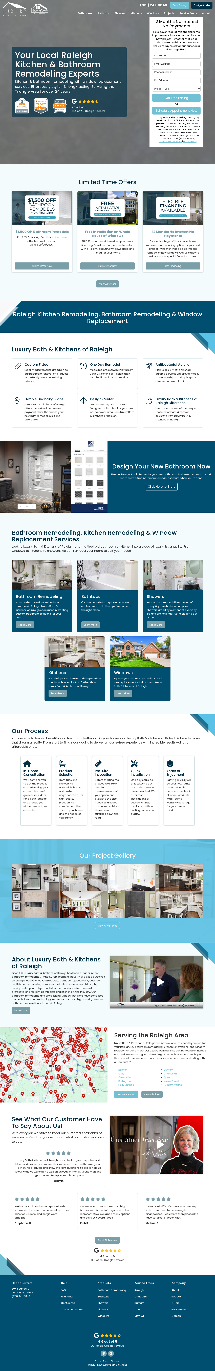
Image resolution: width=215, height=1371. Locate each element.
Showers (103, 1303)
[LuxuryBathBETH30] (156, 982)
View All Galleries (107, 925)
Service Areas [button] (188, 13)
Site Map (115, 1361)
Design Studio (202, 5)
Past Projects (179, 1309)
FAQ (63, 1290)
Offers (175, 1303)
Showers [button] (120, 13)
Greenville (124, 1077)
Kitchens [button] (136, 13)
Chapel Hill (170, 1073)
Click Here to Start (161, 486)
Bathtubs (103, 1296)
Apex (167, 1077)
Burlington (124, 1081)
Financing (67, 1296)
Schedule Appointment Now (176, 110)
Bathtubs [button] (103, 13)
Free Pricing (179, 5)
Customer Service (72, 1309)
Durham (169, 1069)
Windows (103, 1316)
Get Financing (173, 266)
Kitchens (103, 1309)
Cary (121, 1073)
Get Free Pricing (176, 98)
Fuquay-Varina (173, 1085)
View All (139, 1316)
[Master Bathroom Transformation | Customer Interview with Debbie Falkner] (156, 1145)
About (175, 1290)
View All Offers (107, 284)
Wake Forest (171, 1081)
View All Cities (152, 1094)
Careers (176, 1316)
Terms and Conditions (170, 141)
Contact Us (68, 1303)
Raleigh (122, 1069)
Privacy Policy (190, 141)
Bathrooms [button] (85, 13)
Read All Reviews (107, 1240)
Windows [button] (153, 13)
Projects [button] (169, 13)
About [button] (206, 13)
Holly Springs (126, 1085)
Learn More (24, 624)
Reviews (176, 1296)
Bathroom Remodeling (112, 1290)
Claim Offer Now (42, 266)
